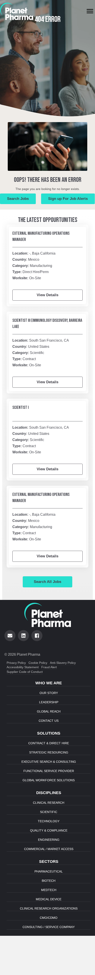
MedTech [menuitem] (48, 890)
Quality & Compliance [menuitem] (48, 830)
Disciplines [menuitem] (48, 793)
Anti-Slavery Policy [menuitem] (63, 662)
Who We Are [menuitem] (48, 683)
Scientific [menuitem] (48, 812)
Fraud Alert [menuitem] (49, 667)
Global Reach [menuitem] (49, 711)
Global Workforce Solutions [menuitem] (49, 780)
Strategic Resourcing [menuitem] (48, 752)
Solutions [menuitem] (48, 733)
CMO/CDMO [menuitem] (48, 917)
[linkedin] (23, 635)
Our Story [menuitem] (49, 693)
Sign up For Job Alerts (68, 199)
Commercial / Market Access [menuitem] (48, 849)
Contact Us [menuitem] (49, 720)
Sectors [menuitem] (48, 861)
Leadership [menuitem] (48, 702)
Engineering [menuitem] (48, 839)
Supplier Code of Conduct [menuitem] (25, 672)
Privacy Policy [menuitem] (16, 662)
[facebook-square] (36, 635)
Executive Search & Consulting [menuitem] (48, 761)
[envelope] (9, 635)
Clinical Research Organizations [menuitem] (49, 908)
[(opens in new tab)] (16, 11)
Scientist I (20, 407)
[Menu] (90, 11)
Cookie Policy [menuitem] (37, 662)
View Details (47, 295)
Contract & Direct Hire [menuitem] (48, 743)
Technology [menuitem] (48, 821)
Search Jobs (18, 199)
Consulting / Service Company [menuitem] (49, 927)
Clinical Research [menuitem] (48, 802)
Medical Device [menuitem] (48, 899)
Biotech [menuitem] (48, 880)
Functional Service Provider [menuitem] (48, 771)
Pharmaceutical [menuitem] (48, 871)
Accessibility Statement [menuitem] (23, 667)
